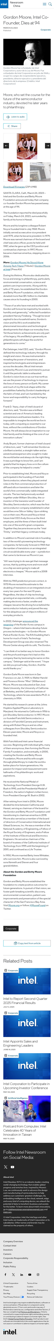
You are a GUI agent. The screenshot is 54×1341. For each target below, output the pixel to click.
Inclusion (7, 1262)
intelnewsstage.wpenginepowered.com (26, 1209)
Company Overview (13, 1241)
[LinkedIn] (22, 1274)
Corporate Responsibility (15, 1258)
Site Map (6, 1293)
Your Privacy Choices (11, 1297)
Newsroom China (16, 4)
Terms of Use (32, 1283)
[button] (15, 116)
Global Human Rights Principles (20, 1319)
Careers (7, 1254)
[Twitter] (5, 1167)
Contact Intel (9, 1245)
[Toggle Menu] (44, 4)
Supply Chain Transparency (37, 1290)
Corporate (46, 29)
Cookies (30, 1286)
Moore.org (14, 905)
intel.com (7, 1212)
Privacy (6, 1290)
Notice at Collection (35, 1297)
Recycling (31, 1293)
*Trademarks (8, 1286)
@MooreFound (37, 905)
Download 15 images (14, 186)
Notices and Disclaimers (30, 1312)
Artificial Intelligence (18, 1098)
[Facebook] (5, 1274)
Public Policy (9, 1266)
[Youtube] (12, 1167)
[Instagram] (38, 1274)
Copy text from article (29, 943)
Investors (8, 1249)
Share (14, 126)
